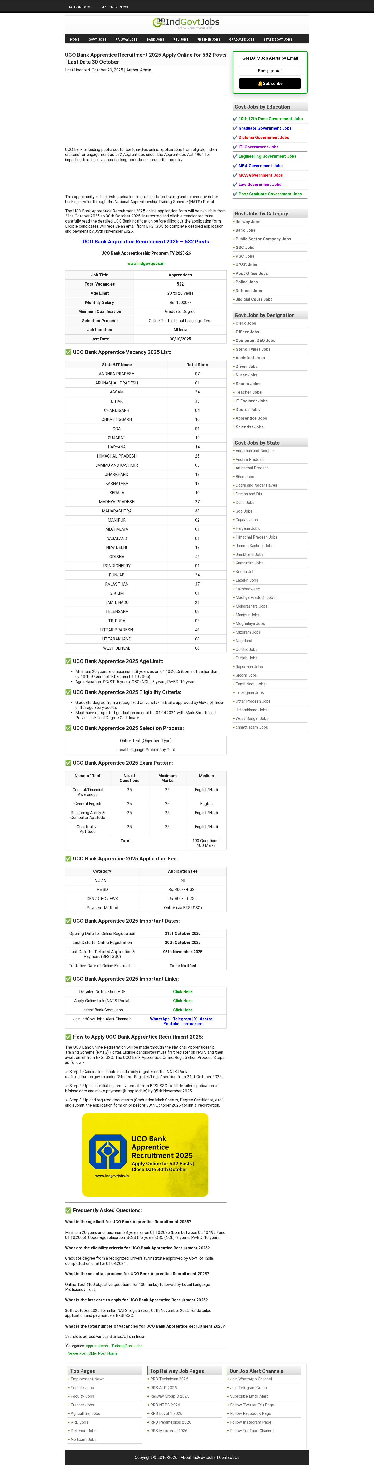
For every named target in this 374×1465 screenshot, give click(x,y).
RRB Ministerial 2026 (169, 1430)
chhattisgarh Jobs (252, 727)
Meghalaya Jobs (250, 623)
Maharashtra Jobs (252, 606)
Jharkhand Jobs (250, 554)
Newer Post (78, 1353)
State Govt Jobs (278, 39)
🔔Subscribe (270, 83)
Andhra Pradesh (250, 459)
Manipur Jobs (248, 614)
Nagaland (244, 640)
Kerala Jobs (246, 571)
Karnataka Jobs (249, 563)
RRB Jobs (79, 1422)
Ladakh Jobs (247, 580)
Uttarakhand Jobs (251, 709)
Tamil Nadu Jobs (250, 684)
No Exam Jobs (79, 7)
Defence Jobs (83, 1430)
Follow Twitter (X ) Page (252, 1405)
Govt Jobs (97, 39)
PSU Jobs (180, 39)
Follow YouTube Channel (252, 1430)
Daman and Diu (249, 494)
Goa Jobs (244, 511)
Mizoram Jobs (248, 632)
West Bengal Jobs (252, 718)
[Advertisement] (146, 106)
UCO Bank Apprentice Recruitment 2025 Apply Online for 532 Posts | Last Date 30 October (146, 58)
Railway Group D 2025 (169, 1396)
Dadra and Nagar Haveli (256, 485)
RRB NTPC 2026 (165, 1405)
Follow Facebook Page (250, 1413)
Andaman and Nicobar (255, 450)
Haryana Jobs (248, 528)
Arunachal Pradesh (252, 468)
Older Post (97, 1353)
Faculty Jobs (82, 1396)
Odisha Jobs (246, 649)
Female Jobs (82, 1387)
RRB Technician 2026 (169, 1379)
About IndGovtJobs (198, 1457)
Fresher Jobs (208, 39)
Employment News (114, 7)
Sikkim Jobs (246, 675)
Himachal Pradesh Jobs (257, 537)
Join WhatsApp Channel (251, 1379)
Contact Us (229, 1457)
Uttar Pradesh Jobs (253, 701)
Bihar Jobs (245, 476)
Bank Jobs (155, 39)
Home (74, 39)
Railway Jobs (127, 39)
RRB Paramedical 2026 (170, 1422)
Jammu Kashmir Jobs (255, 545)
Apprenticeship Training (105, 1346)
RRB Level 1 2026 (166, 1413)
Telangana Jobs (250, 692)
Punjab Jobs (246, 658)
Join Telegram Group (248, 1387)
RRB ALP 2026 (163, 1387)
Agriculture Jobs (85, 1413)
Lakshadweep (248, 589)
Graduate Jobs (241, 39)
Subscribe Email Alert (249, 1396)
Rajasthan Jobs (249, 666)
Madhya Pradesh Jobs (255, 597)
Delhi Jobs (245, 502)
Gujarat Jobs (247, 519)
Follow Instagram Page (250, 1422)
